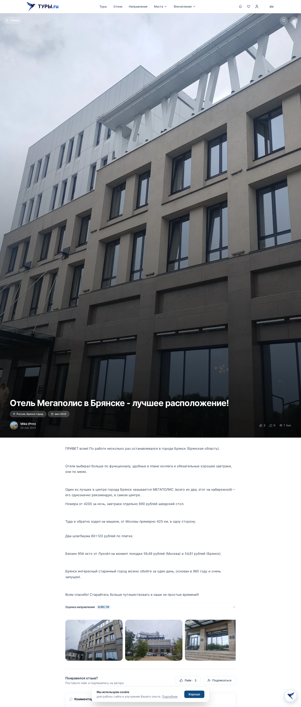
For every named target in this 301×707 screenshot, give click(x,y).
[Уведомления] (240, 6)
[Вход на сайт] (256, 6)
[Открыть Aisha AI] (291, 695)
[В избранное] (284, 21)
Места (158, 6)
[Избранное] (248, 6)
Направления (138, 6)
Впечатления (183, 6)
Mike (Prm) (28, 424)
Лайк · (190, 680)
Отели (117, 6)
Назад (15, 20)
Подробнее (170, 696)
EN (271, 6)
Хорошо (194, 694)
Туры (103, 6)
